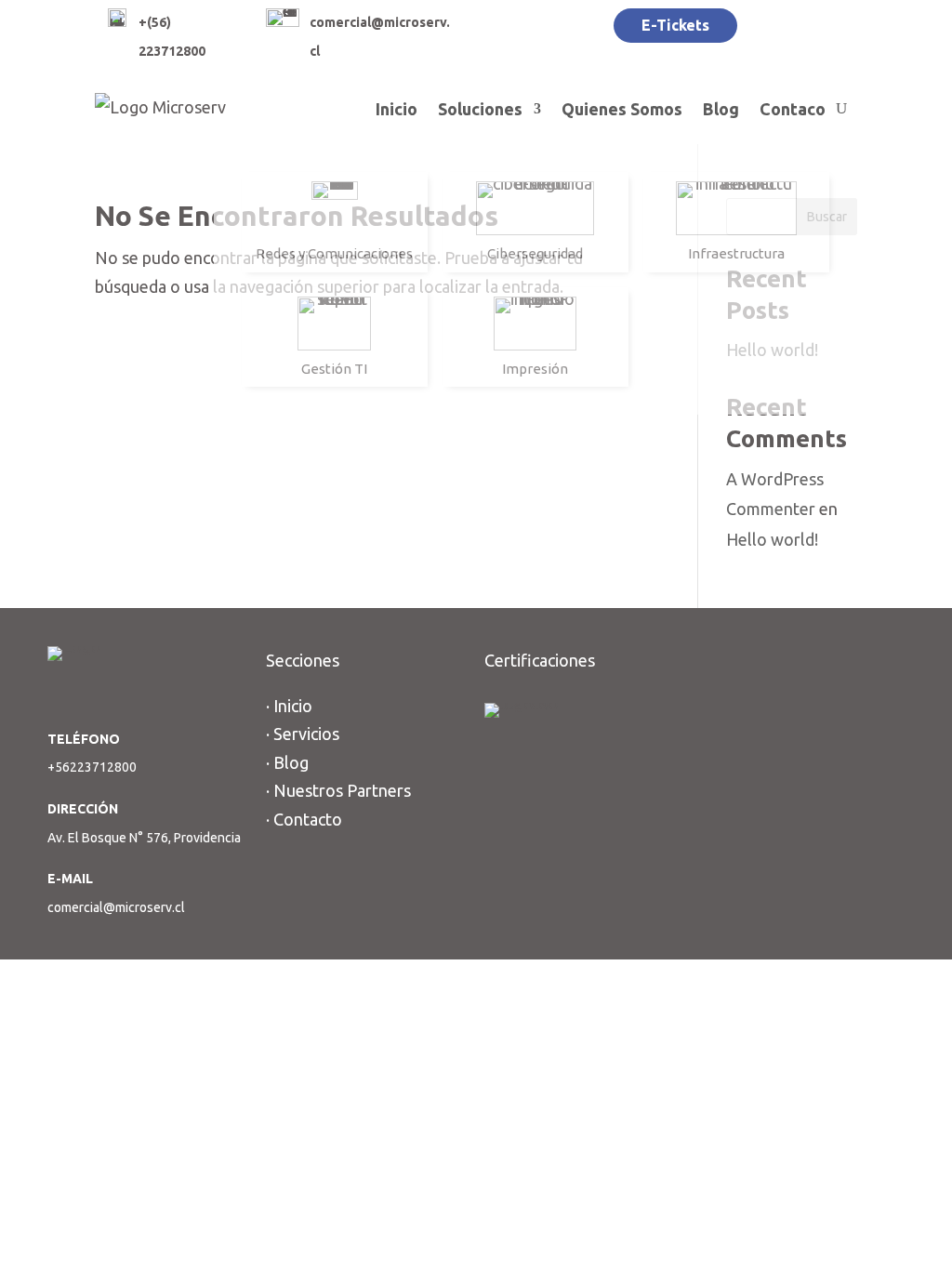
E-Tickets (675, 25)
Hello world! (772, 539)
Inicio (396, 108)
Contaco (793, 108)
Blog (721, 108)
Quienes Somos (622, 108)
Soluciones (480, 108)
